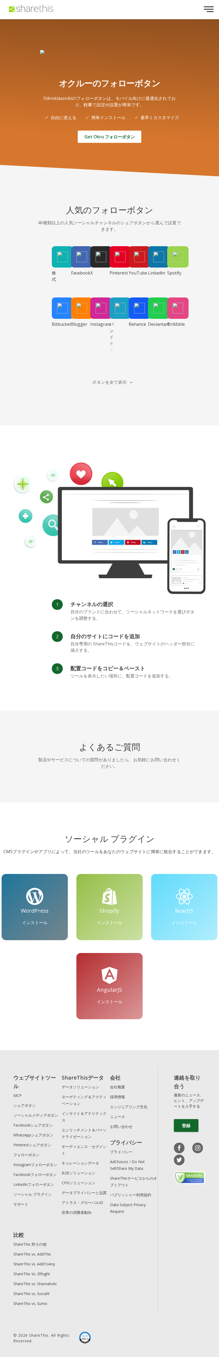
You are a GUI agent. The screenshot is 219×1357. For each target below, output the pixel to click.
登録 (186, 1125)
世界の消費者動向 (77, 1212)
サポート (20, 1204)
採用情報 (117, 1096)
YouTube (133, 273)
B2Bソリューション (78, 1172)
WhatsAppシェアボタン (33, 1135)
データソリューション (80, 1086)
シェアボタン (24, 1105)
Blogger (76, 324)
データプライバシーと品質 (84, 1192)
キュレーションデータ (80, 1163)
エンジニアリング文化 (128, 1106)
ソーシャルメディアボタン (35, 1115)
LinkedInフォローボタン (33, 1184)
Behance (133, 324)
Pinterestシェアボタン (32, 1144)
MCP (17, 1095)
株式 (54, 276)
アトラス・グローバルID (82, 1202)
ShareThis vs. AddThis (32, 1254)
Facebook (76, 273)
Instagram (95, 324)
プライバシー (121, 1151)
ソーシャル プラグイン (32, 1194)
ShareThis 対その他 (29, 1244)
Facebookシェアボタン (33, 1125)
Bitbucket (56, 324)
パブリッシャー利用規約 (130, 1194)
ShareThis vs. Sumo (30, 1303)
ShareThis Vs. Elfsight (31, 1273)
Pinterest (114, 273)
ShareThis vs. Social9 (31, 1293)
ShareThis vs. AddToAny (34, 1263)
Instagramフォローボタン (35, 1164)
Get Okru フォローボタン (109, 137)
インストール (35, 922)
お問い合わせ (121, 1126)
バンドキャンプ (112, 343)
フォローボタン (26, 1154)
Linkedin (153, 273)
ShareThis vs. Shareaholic (35, 1283)
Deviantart (153, 324)
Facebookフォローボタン (35, 1174)
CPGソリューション (78, 1182)
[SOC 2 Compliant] (85, 1338)
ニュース (117, 1116)
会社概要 (117, 1086)
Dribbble (172, 324)
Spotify (172, 273)
